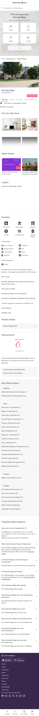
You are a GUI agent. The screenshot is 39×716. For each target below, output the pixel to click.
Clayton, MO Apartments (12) (10, 427)
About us (4, 664)
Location (11, 99)
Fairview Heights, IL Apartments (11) (12, 419)
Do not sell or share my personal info (11, 692)
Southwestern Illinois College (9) (11, 509)
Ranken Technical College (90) (11, 505)
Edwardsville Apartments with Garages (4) (14, 392)
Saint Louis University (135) (10, 493)
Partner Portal (5, 690)
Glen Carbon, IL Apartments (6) (11, 407)
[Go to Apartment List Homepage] (19, 2)
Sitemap (4, 681)
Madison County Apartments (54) (11, 478)
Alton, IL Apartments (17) (9, 443)
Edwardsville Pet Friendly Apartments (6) (14, 396)
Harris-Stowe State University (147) (12, 489)
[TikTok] (24, 696)
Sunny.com (4, 684)
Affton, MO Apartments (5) (9, 431)
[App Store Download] (7, 661)
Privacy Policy (5, 675)
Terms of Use (5, 678)
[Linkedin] (6, 696)
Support (4, 672)
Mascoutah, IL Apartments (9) (10, 435)
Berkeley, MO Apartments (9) (10, 466)
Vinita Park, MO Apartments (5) (11, 450)
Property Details (29, 99)
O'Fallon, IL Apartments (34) (10, 439)
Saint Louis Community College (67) (12, 497)
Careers (4, 667)
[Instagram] (20, 696)
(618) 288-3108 (6, 93)
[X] (13, 696)
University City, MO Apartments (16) (12, 454)
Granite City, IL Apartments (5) (11, 415)
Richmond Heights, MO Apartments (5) (13, 462)
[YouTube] (17, 696)
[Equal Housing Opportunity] (3, 696)
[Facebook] (10, 696)
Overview (4, 99)
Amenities (19, 99)
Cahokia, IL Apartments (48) (10, 458)
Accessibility (5, 687)
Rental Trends (5, 669)
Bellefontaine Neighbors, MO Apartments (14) (15, 446)
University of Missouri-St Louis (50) (12, 501)
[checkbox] (11, 28)
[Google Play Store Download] (19, 661)
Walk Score (18, 339)
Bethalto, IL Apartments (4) (10, 411)
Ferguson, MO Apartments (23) (11, 423)
